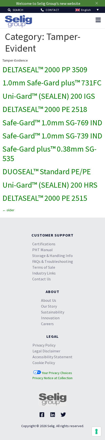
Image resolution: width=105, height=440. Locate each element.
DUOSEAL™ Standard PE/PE (46, 171)
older (8, 210)
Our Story (49, 306)
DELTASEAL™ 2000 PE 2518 (44, 109)
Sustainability (52, 312)
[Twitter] (63, 414)
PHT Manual (42, 249)
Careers (47, 323)
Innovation (50, 317)
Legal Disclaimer (46, 350)
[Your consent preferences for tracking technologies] (96, 431)
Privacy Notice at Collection (52, 378)
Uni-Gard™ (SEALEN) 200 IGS (48, 96)
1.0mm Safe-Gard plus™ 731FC (52, 83)
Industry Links (44, 273)
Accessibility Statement (52, 356)
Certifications (43, 243)
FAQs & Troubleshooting (52, 261)
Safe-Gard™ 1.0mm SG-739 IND (52, 136)
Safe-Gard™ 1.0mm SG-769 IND (52, 123)
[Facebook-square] (41, 414)
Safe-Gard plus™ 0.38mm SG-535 (49, 153)
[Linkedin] (52, 414)
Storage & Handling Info (52, 255)
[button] (15, 10)
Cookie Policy (43, 362)
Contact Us (41, 278)
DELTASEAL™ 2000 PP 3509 (44, 69)
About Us (48, 300)
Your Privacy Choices (56, 373)
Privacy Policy (43, 345)
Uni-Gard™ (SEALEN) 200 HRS (49, 185)
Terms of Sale (43, 267)
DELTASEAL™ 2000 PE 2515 (44, 198)
